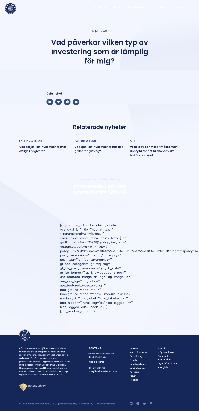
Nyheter (134, 360)
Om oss (117, 7)
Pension (134, 379)
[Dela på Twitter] (58, 102)
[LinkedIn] (131, 404)
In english (163, 367)
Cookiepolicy (86, 403)
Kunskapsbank (138, 364)
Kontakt (160, 7)
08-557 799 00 (96, 368)
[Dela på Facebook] (67, 102)
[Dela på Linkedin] (49, 102)
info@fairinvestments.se (102, 371)
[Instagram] (151, 404)
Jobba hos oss (138, 368)
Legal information (167, 363)
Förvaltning (100, 7)
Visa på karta (96, 361)
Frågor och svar (166, 352)
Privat (133, 375)
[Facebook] (137, 404)
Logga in (180, 7)
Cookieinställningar (105, 403)
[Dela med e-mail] (76, 102)
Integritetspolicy (68, 403)
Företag (134, 372)
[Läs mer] (44, 146)
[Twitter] (144, 404)
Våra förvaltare (138, 352)
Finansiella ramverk (138, 7)
